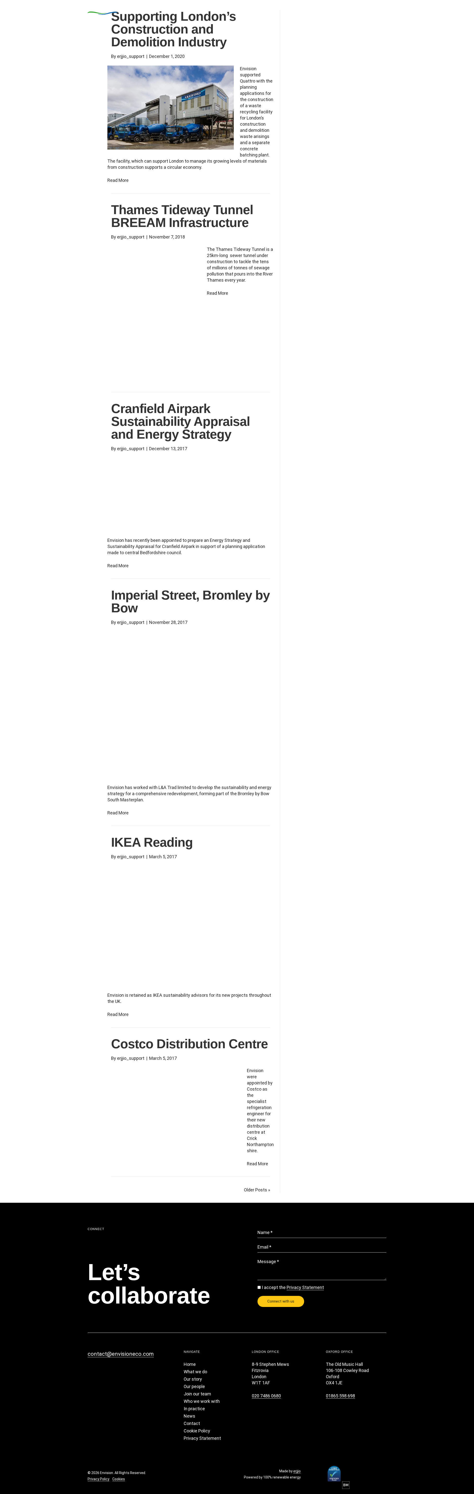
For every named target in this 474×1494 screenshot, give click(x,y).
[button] (92, 1366)
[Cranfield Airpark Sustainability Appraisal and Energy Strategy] (187, 494)
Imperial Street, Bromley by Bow (190, 601)
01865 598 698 (340, 1395)
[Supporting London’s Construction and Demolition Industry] (170, 107)
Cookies (118, 1479)
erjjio (297, 1471)
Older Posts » (257, 1189)
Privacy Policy (98, 1479)
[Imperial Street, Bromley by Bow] (187, 704)
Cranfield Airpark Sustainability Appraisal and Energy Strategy (180, 421)
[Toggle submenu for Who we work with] (321, 10)
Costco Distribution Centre (189, 1044)
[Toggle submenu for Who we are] (277, 10)
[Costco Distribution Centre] (174, 1111)
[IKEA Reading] (187, 925)
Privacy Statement (305, 1287)
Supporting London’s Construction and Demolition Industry (173, 29)
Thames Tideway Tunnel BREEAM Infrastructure (182, 216)
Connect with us (280, 1301)
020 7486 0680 (266, 1395)
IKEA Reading (152, 842)
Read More (118, 180)
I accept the (293, 1287)
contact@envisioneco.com (121, 1354)
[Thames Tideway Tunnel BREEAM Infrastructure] (154, 310)
